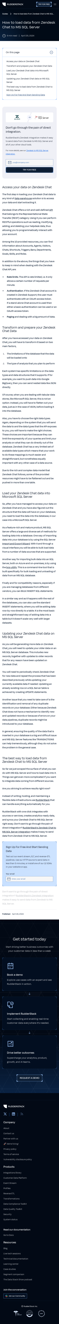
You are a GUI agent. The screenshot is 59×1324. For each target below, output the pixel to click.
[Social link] (5, 1114)
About (6, 1128)
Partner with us (10, 1138)
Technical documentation (15, 1258)
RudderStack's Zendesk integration (35, 895)
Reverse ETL (9, 1193)
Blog (5, 1248)
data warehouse (23, 198)
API (51, 210)
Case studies (9, 1269)
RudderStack (43, 800)
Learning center (10, 1264)
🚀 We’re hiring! (11, 1143)
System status (10, 1219)
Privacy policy (9, 1149)
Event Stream (9, 1183)
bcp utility (11, 567)
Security (7, 1214)
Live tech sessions (12, 1253)
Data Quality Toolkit (12, 1209)
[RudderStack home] (12, 4)
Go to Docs (8, 1235)
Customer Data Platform (15, 1178)
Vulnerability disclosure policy (17, 1159)
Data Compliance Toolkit (15, 1203)
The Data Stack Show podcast (17, 1279)
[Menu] (55, 4)
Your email (10, 874)
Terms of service (11, 1154)
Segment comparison (13, 1274)
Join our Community (17, 1296)
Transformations (11, 1198)
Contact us (8, 1133)
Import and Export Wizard (16, 544)
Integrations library (12, 1172)
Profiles (6, 1188)
